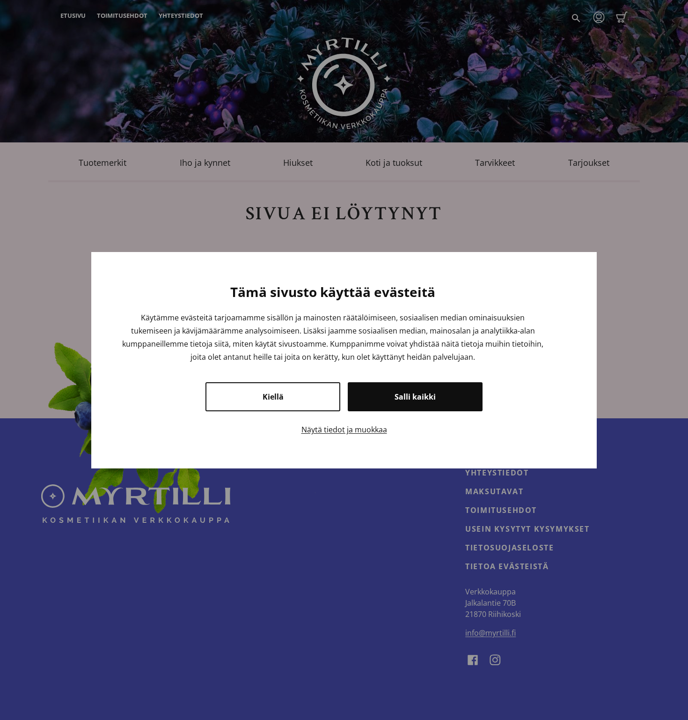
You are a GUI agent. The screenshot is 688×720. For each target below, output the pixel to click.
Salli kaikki (415, 397)
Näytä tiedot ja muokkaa (344, 429)
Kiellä (273, 397)
